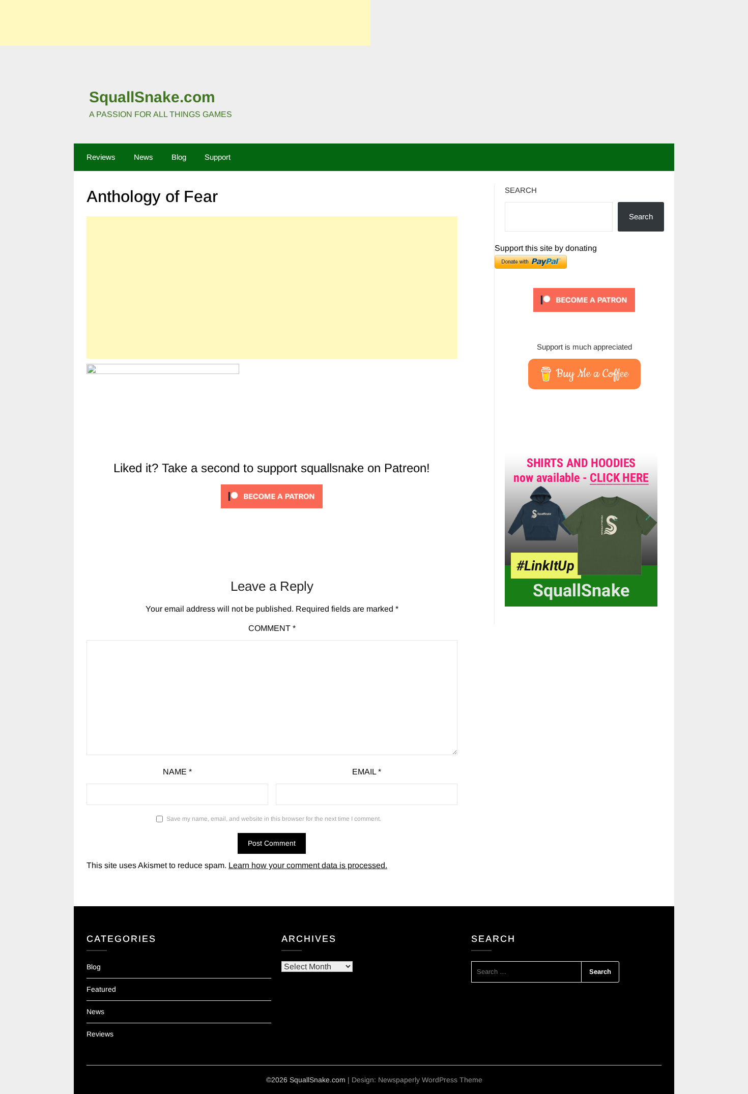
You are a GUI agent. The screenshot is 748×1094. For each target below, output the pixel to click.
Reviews (101, 157)
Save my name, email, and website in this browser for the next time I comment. (273, 818)
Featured (101, 989)
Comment (272, 628)
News (143, 157)
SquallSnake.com (152, 97)
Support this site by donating (546, 248)
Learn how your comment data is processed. (307, 865)
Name (177, 771)
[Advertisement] (185, 23)
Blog (178, 157)
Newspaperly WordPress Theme (430, 1080)
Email (366, 771)
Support (218, 157)
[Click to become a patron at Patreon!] (272, 510)
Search (521, 190)
